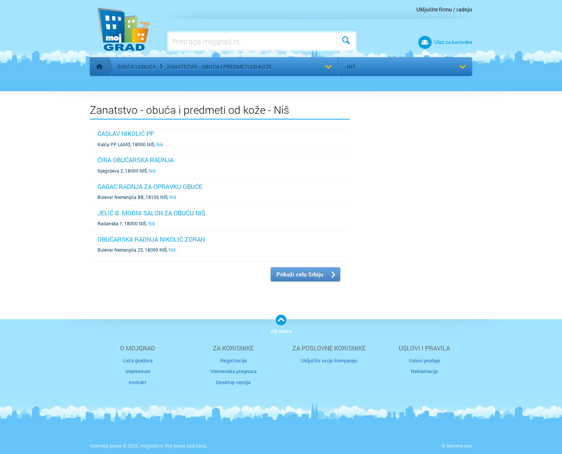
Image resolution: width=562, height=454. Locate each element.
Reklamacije (424, 371)
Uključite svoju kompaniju (329, 360)
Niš (351, 66)
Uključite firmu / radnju (444, 9)
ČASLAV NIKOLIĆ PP (125, 133)
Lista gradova (138, 360)
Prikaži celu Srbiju (299, 274)
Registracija (233, 360)
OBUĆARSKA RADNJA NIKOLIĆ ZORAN (151, 239)
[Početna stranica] (99, 66)
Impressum (137, 371)
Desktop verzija (233, 382)
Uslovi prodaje (424, 360)
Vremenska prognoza (233, 371)
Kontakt (137, 382)
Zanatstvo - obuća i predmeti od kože (219, 66)
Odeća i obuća (136, 66)
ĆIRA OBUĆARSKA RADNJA (135, 160)
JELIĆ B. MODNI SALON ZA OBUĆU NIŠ (151, 213)
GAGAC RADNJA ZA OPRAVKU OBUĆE (149, 187)
